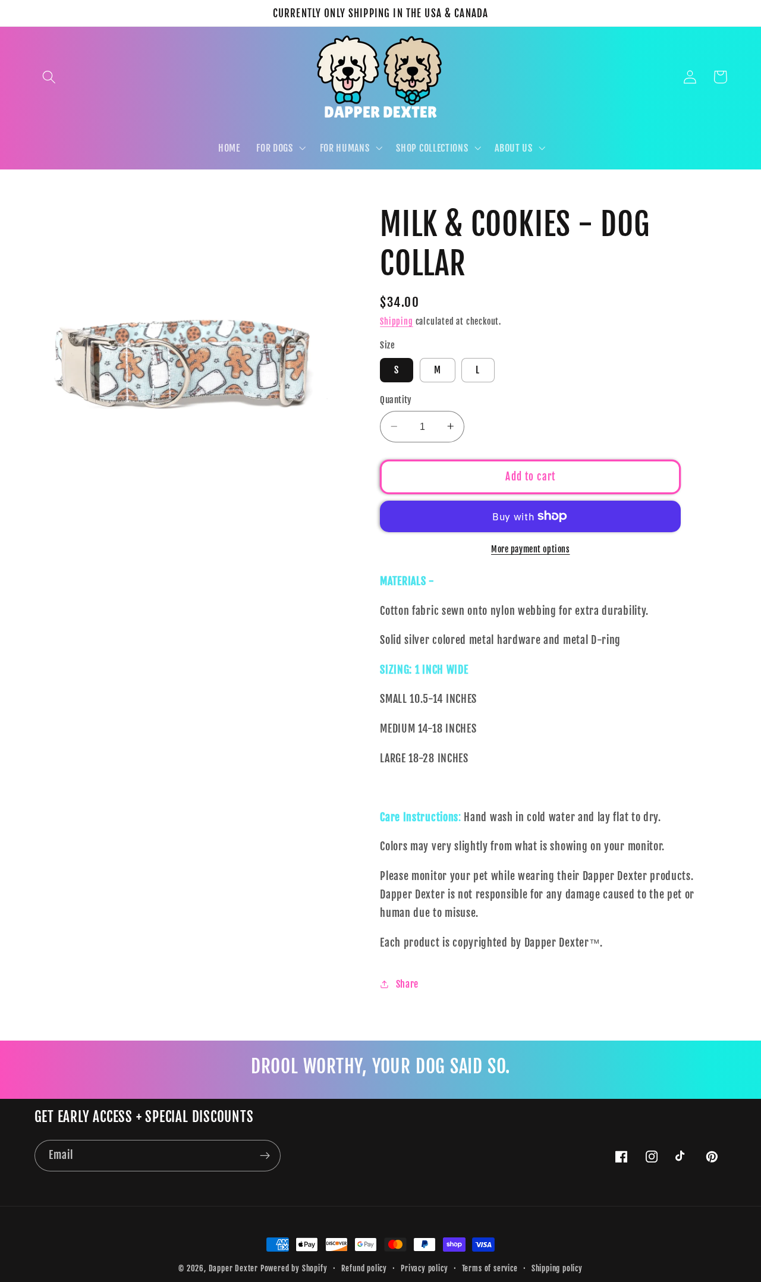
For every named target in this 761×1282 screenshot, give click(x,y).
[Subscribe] (265, 1156)
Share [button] (407, 983)
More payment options (530, 548)
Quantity (396, 400)
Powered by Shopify (294, 1268)
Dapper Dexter (233, 1268)
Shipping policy (557, 1268)
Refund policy (364, 1268)
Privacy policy (424, 1268)
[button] (49, 77)
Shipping (396, 321)
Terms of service (490, 1268)
